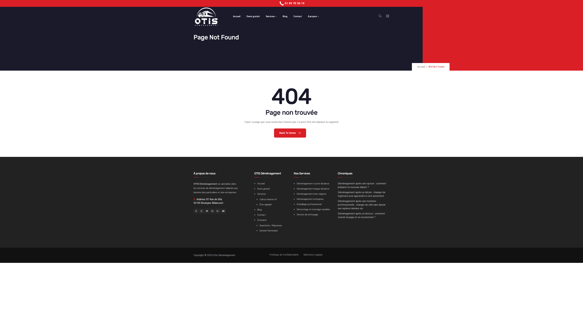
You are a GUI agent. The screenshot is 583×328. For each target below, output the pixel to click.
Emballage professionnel (309, 204)
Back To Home (287, 133)
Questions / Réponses (271, 225)
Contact (297, 16)
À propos (312, 16)
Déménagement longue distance (313, 188)
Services (270, 16)
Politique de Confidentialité (284, 254)
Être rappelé (266, 204)
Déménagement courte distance (313, 183)
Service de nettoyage (307, 214)
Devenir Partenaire (269, 230)
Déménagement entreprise (310, 199)
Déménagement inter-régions (311, 194)
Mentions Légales (313, 254)
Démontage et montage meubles (313, 209)
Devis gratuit (253, 16)
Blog (285, 16)
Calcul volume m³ (268, 199)
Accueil (236, 16)
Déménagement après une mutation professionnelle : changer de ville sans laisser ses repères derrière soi (362, 205)
